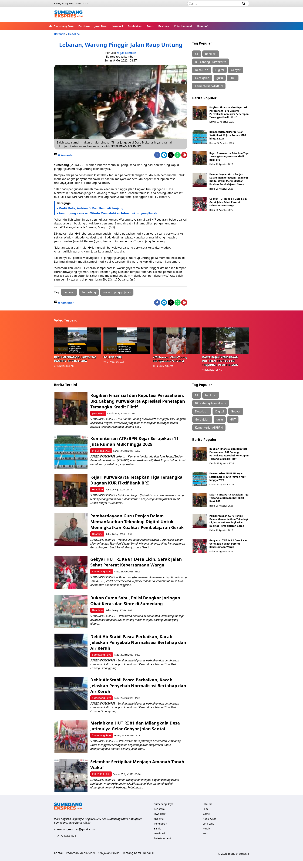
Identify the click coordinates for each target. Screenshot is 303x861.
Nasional (117, 26)
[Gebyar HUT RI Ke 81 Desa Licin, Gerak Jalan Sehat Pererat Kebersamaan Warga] (200, 204)
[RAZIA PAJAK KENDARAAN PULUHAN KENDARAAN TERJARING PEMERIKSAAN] (225, 340)
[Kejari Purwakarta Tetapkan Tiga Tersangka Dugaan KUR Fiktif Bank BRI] (200, 158)
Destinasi (163, 26)
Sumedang (89, 292)
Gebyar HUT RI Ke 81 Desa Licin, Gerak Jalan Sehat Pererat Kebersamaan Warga (228, 202)
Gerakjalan (202, 78)
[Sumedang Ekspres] (68, 14)
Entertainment (183, 26)
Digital (219, 70)
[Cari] (244, 3)
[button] (203, 26)
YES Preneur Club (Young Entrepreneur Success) (170, 359)
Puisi (205, 833)
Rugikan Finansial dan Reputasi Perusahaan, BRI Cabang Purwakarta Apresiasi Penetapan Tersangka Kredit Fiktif (229, 112)
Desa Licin (201, 70)
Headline (74, 34)
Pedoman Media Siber (80, 853)
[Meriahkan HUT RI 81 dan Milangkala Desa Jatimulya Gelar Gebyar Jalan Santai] (70, 736)
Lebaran (69, 292)
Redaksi (148, 853)
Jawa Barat (101, 26)
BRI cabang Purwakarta (210, 62)
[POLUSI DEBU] (126, 340)
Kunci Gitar (209, 818)
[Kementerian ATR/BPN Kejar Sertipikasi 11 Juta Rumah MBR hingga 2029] (200, 137)
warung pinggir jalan (117, 292)
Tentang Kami (132, 853)
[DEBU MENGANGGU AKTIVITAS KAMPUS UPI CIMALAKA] (77, 340)
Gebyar (236, 70)
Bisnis (149, 26)
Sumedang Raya (63, 26)
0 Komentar (66, 155)
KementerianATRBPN (209, 86)
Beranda (59, 34)
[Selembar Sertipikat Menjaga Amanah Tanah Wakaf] (70, 775)
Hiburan (202, 26)
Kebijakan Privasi (109, 853)
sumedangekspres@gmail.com (74, 829)
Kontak (58, 853)
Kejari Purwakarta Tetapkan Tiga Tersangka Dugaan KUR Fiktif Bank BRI (228, 156)
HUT (233, 78)
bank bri (210, 54)
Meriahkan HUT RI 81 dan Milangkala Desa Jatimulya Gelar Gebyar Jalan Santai (135, 726)
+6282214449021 (65, 836)
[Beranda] (50, 26)
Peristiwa (84, 26)
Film (205, 809)
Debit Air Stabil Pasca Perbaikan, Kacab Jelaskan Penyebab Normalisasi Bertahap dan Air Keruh (138, 642)
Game (206, 813)
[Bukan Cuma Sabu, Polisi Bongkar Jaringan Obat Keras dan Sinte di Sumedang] (70, 611)
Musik (206, 828)
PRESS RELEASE (101, 450)
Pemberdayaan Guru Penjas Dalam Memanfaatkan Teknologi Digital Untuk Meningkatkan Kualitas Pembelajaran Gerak (228, 179)
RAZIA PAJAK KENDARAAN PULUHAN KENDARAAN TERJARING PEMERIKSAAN (220, 361)
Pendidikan (135, 26)
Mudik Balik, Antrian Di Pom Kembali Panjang (91, 208)
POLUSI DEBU (112, 357)
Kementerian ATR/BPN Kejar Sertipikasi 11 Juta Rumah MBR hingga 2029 (227, 135)
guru (219, 78)
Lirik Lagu (208, 823)
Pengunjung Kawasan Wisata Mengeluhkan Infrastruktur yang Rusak (108, 213)
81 (196, 54)
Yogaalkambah (126, 53)
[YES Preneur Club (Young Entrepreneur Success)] (176, 340)
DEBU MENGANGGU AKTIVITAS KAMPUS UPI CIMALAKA (75, 359)
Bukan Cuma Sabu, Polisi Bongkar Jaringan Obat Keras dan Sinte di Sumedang (135, 600)
